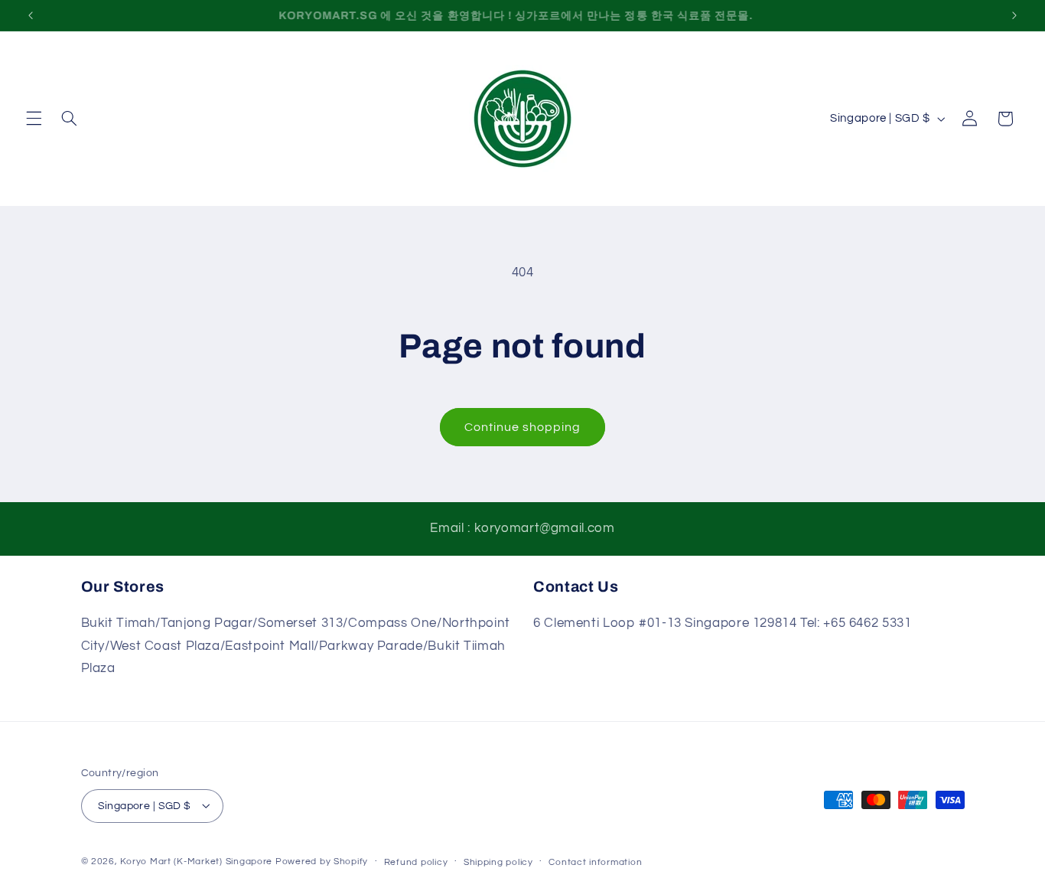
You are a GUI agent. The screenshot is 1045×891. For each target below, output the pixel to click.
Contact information (595, 861)
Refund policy (416, 861)
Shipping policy (498, 861)
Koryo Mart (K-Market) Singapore (196, 861)
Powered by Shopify (321, 861)
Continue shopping (522, 427)
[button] (33, 118)
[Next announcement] (1014, 15)
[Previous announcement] (30, 15)
